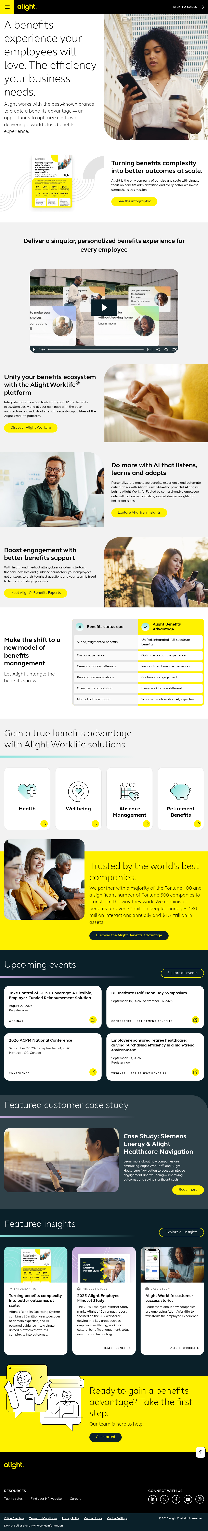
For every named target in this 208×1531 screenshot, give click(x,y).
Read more (188, 1190)
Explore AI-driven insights (139, 513)
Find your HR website (46, 1499)
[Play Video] (34, 349)
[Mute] (158, 349)
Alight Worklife (184, 1348)
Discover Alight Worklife (31, 428)
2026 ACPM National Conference (40, 1041)
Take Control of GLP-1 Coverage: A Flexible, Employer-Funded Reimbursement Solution (50, 995)
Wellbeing (78, 809)
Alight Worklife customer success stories (169, 1298)
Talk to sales (13, 1499)
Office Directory (14, 1518)
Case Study (160, 1289)
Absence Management (129, 812)
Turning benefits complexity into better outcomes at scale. (35, 1301)
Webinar (16, 1021)
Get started (105, 1437)
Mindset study (95, 1289)
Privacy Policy (70, 1518)
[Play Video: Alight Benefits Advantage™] (104, 307)
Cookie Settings (117, 1518)
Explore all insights (181, 1232)
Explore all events (182, 973)
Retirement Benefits (181, 812)
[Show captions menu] (150, 349)
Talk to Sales (184, 7)
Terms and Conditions (43, 1518)
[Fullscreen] (174, 349)
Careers (75, 1499)
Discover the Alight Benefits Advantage (129, 935)
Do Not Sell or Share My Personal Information (33, 1525)
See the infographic (134, 201)
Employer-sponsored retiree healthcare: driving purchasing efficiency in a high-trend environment (153, 1045)
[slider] (96, 349)
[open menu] (7, 7)
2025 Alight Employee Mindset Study (98, 1298)
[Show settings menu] (166, 349)
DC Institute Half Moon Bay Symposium (149, 993)
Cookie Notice (93, 1518)
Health (27, 809)
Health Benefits (117, 1348)
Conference (122, 1021)
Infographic (25, 1289)
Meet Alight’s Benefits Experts (36, 593)
